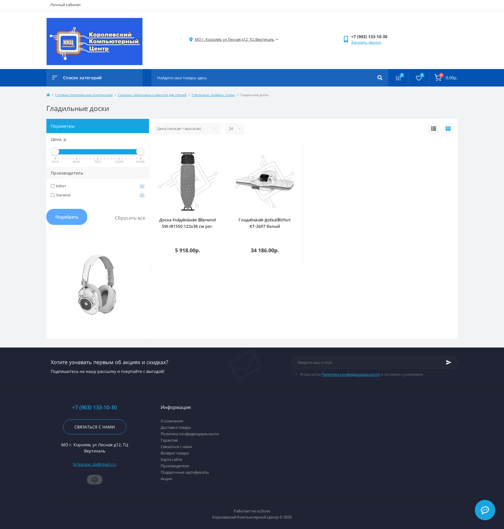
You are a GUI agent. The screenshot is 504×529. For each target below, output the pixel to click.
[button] (234, 39)
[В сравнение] (215, 146)
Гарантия (169, 440)
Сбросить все (130, 218)
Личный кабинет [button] (65, 4)
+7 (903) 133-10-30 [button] (94, 407)
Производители (175, 465)
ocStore (263, 511)
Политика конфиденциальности (351, 374)
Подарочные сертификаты (185, 472)
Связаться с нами (94, 427)
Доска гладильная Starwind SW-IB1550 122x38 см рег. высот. (187, 226)
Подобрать (66, 217)
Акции (166, 478)
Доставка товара (176, 427)
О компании (172, 421)
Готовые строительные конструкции (84, 95)
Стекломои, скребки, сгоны (213, 95)
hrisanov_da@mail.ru (94, 464)
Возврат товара (175, 453)
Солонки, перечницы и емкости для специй (152, 95)
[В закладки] (223, 146)
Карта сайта (171, 459)
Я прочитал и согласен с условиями (361, 374)
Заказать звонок (366, 42)
